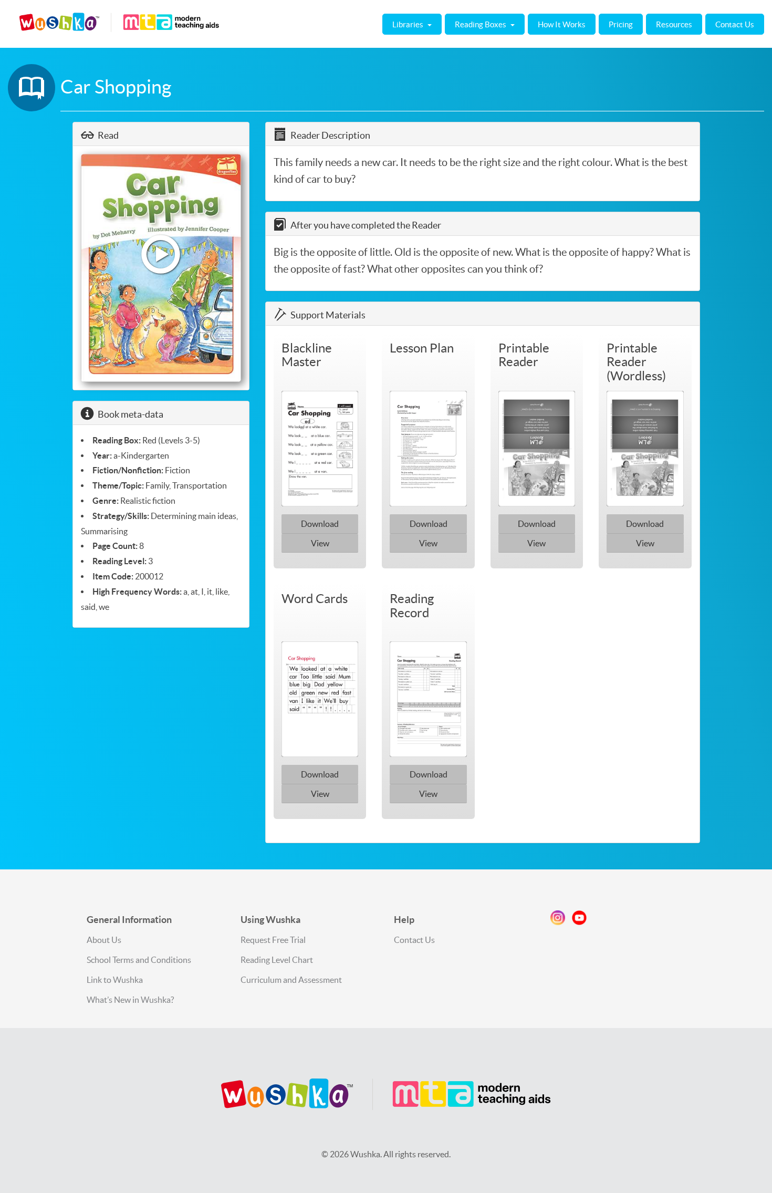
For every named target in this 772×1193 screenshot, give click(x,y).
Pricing (621, 24)
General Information (129, 919)
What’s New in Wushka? (130, 999)
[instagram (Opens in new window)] (557, 920)
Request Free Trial (273, 940)
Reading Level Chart (277, 959)
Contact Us (734, 24)
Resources (674, 24)
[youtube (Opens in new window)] (579, 920)
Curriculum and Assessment (291, 979)
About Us (104, 940)
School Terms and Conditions (139, 959)
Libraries (408, 24)
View (320, 543)
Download (320, 523)
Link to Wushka (115, 979)
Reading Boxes (481, 24)
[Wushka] (386, 1094)
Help (404, 919)
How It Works (562, 24)
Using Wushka (270, 919)
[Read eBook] (161, 268)
